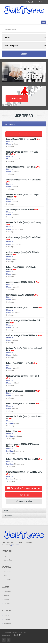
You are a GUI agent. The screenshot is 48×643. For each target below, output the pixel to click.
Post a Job (29, 2)
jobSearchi (15, 545)
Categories (8, 515)
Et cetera (9, 141)
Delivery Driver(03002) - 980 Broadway (21, 390)
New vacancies (9, 124)
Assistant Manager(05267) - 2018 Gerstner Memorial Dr (22, 445)
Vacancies (7, 572)
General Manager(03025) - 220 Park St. (21, 166)
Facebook (7, 623)
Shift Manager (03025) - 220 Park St (20, 209)
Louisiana (10, 423)
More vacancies (24, 501)
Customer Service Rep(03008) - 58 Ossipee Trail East (22, 195)
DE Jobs (7, 603)
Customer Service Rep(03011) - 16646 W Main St (23, 417)
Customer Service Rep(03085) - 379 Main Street (22, 152)
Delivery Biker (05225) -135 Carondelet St (22, 459)
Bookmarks (42, 2)
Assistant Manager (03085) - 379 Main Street (23, 237)
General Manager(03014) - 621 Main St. (21, 139)
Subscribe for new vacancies (25, 488)
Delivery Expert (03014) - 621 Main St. (20, 403)
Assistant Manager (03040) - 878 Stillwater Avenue (22, 253)
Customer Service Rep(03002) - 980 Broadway (23, 222)
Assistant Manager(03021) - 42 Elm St (20, 282)
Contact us (8, 560)
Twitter (6, 615)
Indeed (6, 595)
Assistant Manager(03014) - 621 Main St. (22, 335)
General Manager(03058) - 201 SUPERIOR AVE (24, 471)
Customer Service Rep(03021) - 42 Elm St (22, 307)
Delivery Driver (11, 431)
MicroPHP (17, 635)
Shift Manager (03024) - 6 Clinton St (20, 294)
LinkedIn (7, 619)
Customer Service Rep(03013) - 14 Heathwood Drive (24, 349)
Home (6, 556)
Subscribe (7, 580)
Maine (8, 144)
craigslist (7, 591)
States (6, 510)
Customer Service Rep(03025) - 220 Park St (22, 376)
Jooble (6, 599)
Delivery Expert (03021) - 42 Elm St (19, 363)
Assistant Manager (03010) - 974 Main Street (23, 179)
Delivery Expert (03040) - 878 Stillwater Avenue (21, 268)
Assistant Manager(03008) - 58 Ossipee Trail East (23, 321)
